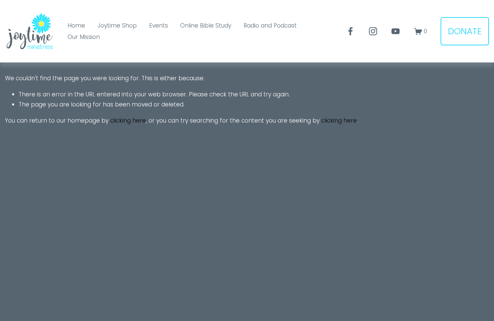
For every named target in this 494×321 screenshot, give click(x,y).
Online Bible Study (205, 25)
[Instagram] (373, 31)
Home (76, 25)
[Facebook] (350, 31)
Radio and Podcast (270, 25)
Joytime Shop (117, 25)
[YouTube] (395, 31)
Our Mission (84, 37)
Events (158, 25)
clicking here (128, 121)
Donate (465, 31)
